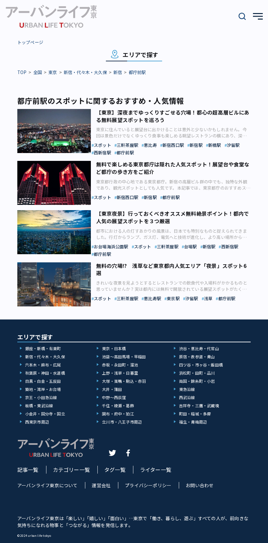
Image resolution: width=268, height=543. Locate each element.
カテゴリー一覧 (71, 469)
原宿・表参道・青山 (197, 356)
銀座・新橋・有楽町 (43, 348)
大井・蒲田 (112, 389)
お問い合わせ (199, 485)
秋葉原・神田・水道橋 (45, 373)
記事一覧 (28, 469)
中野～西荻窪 (114, 397)
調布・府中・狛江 (118, 413)
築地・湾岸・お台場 (43, 389)
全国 (37, 72)
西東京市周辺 (37, 422)
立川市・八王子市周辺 (122, 422)
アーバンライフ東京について (47, 485)
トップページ (30, 42)
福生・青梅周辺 (193, 422)
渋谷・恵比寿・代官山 (199, 348)
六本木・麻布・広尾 (43, 364)
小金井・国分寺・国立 (45, 413)
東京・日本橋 (114, 348)
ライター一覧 (155, 469)
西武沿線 (187, 397)
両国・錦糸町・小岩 (197, 381)
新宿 (117, 72)
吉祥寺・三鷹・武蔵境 (199, 405)
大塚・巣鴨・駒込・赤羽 (124, 381)
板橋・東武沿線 (39, 405)
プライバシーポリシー (148, 485)
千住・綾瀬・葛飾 (118, 405)
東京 (52, 72)
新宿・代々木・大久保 (85, 72)
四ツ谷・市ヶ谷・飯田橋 (201, 364)
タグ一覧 (115, 469)
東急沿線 (187, 389)
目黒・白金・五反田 (43, 381)
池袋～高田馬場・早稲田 (124, 356)
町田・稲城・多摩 (195, 413)
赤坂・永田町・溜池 (120, 364)
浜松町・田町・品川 (197, 373)
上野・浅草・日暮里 (120, 373)
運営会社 (101, 485)
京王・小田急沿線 (41, 397)
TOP (22, 72)
